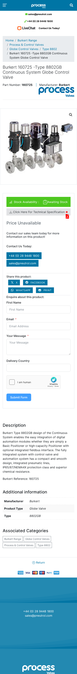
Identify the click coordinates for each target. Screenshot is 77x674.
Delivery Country (18, 361)
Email (10, 319)
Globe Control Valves (23, 49)
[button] (71, 115)
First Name (13, 302)
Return (40, 562)
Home (10, 40)
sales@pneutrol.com (40, 14)
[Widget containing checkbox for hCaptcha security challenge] (33, 382)
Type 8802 (49, 49)
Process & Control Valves (26, 44)
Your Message (16, 336)
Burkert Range (27, 40)
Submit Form (18, 397)
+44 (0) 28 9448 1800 (40, 21)
